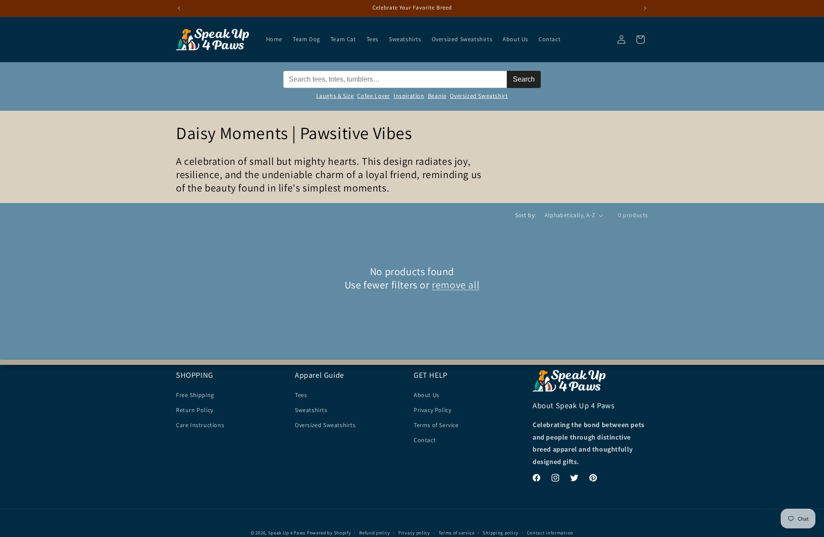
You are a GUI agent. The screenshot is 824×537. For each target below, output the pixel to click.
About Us (426, 394)
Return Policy (194, 409)
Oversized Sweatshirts (325, 424)
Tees (301, 394)
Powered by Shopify (329, 533)
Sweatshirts (311, 409)
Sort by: (525, 215)
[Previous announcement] (179, 8)
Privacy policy (414, 532)
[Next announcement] (645, 8)
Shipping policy (500, 532)
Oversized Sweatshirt (479, 96)
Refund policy (374, 532)
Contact (425, 440)
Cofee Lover (373, 96)
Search (524, 79)
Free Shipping (195, 394)
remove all (455, 284)
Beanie (437, 96)
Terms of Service (436, 424)
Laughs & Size (335, 96)
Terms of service (457, 532)
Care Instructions (200, 424)
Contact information (550, 532)
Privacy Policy (432, 409)
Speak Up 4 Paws (287, 533)
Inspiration (409, 96)
